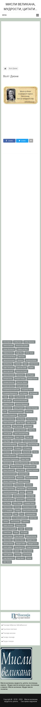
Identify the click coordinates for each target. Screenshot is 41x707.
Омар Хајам (30, 496)
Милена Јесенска (32, 470)
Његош (22, 492)
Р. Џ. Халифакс (8, 510)
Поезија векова (9, 633)
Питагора (17, 507)
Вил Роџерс (30, 375)
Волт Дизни (11, 76)
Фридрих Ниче (31, 540)
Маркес (5, 466)
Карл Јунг (29, 437)
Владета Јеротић (22, 386)
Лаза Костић (26, 452)
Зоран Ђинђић (31, 422)
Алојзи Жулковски (9, 349)
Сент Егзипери (15, 521)
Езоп (4, 411)
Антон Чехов (29, 353)
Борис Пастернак (8, 367)
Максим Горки (7, 463)
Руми (15, 514)
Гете (11, 397)
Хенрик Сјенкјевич (32, 547)
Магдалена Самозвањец (11, 459)
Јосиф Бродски (8, 437)
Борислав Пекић (21, 367)
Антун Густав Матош (9, 356)
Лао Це (35, 452)
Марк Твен (34, 463)
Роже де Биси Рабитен (29, 510)
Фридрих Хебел (20, 543)
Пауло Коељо (7, 507)
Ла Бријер (18, 448)
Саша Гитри (6, 518)
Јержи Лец (31, 430)
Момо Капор (19, 485)
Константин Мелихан (9, 444)
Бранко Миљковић (8, 375)
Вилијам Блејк (7, 378)
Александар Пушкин (22, 345)
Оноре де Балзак (8, 499)
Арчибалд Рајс (7, 364)
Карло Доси (17, 441)
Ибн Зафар (6, 426)
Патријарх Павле (29, 503)
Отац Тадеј (6, 503)
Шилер (29, 558)
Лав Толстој (16, 452)
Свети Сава (33, 518)
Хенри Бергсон (19, 547)
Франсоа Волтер (31, 536)
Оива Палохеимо (19, 496)
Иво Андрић (28, 426)
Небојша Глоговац (8, 488)
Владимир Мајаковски (10, 393)
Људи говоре (8, 641)
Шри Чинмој (7, 562)
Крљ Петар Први (33, 444)
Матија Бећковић (30, 466)
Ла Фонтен (6, 452)
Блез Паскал (34, 364)
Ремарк (17, 510)
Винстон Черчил (22, 382)
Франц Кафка (7, 540)
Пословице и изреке (29, 507)
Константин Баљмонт (30, 441)
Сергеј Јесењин (8, 525)
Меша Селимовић (8, 470)
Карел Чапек (19, 437)
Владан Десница (8, 386)
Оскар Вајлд (30, 499)
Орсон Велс (20, 499)
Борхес (31, 367)
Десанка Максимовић (20, 400)
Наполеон (29, 485)
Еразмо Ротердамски (9, 415)
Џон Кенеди (27, 554)
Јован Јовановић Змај (21, 433)
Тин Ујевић (24, 532)
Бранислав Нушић (21, 371)
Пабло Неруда (17, 503)
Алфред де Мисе (22, 349)
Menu (4, 15)
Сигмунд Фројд (20, 525)
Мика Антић (20, 470)
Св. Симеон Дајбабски (20, 518)
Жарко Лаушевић (8, 422)
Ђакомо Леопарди (32, 408)
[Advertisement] (20, 42)
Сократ (21, 529)
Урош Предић (19, 536)
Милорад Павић (23, 474)
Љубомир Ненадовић (24, 455)
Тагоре (16, 532)
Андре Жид (19, 353)
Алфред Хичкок (8, 353)
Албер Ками (18, 342)
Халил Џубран (7, 547)
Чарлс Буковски (27, 551)
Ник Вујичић (20, 488)
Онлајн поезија (8, 637)
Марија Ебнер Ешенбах (21, 463)
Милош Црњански (8, 477)
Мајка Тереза (25, 459)
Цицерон (17, 551)
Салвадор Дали (31, 514)
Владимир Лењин (27, 389)
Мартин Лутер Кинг (16, 466)
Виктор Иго (20, 375)
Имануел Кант (7, 430)
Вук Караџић (33, 393)
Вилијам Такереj (20, 378)
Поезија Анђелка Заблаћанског (15, 625)
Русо (21, 514)
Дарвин (29, 397)
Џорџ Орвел (20, 558)
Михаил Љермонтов (9, 481)
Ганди (5, 397)
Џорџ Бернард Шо (8, 558)
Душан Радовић (19, 408)
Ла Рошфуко (27, 448)
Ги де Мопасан (19, 397)
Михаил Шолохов (24, 481)
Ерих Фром (22, 415)
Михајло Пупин (7, 485)
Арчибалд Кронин (31, 360)
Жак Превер (20, 419)
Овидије (29, 492)
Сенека (5, 521)
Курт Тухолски (7, 448)
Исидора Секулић (20, 430)
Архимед (20, 360)
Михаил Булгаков (31, 477)
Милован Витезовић (9, 474)
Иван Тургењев (17, 426)
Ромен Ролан (7, 514)
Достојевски (7, 408)
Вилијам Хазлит (32, 378)
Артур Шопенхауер (9, 360)
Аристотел (21, 356)
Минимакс (20, 477)
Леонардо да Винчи (9, 455)
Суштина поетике (10, 629)
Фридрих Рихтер (8, 543)
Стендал (28, 529)
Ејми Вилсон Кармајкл (16, 411)
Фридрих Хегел (32, 543)
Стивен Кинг (7, 532)
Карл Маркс (7, 441)
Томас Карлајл (7, 536)
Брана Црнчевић (8, 371)
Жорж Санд (20, 422)
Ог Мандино (7, 496)
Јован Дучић (7, 433)
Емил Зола (29, 411)
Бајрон (25, 364)
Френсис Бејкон (19, 540)
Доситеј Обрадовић (22, 404)
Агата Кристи (7, 342)
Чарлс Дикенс (7, 554)
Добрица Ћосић (8, 404)
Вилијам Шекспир (8, 382)
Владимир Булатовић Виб (11, 389)
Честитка (17, 554)
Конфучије (22, 444)
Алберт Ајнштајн (29, 342)
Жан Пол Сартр (31, 419)
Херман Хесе (7, 551)
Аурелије (18, 364)
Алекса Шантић (8, 345)
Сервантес (25, 521)
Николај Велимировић (10, 492)
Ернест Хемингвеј (8, 419)
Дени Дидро (7, 400)
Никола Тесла (31, 488)
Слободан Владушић (9, 529)
